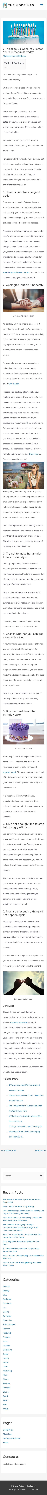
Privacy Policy (17, 1486)
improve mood (9, 772)
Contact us (8, 1430)
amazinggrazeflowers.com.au (16, 272)
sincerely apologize (18, 1022)
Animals (6, 1286)
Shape (6, 1392)
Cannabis (7, 1303)
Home (5, 1362)
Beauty (6, 1291)
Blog (5, 1295)
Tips (5, 1404)
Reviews (6, 1387)
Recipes (6, 1383)
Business (7, 1299)
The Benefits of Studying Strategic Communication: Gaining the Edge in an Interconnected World (20, 1227)
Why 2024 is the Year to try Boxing (18, 1206)
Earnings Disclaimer (11, 1438)
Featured (7, 1333)
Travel (5, 1409)
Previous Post (8, 1150)
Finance (6, 1337)
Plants (5, 1379)
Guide (5, 1354)
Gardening (7, 1350)
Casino (6, 1312)
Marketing (7, 1371)
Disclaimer (7, 1434)
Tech (5, 1400)
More (5, 1375)
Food (5, 1341)
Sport (5, 1396)
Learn (5, 1366)
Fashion (6, 1329)
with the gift (13, 384)
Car (4, 1307)
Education (7, 1320)
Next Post (40, 1150)
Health (6, 1358)
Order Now (34, 454)
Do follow (7, 1316)
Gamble (6, 1345)
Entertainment (10, 56)
